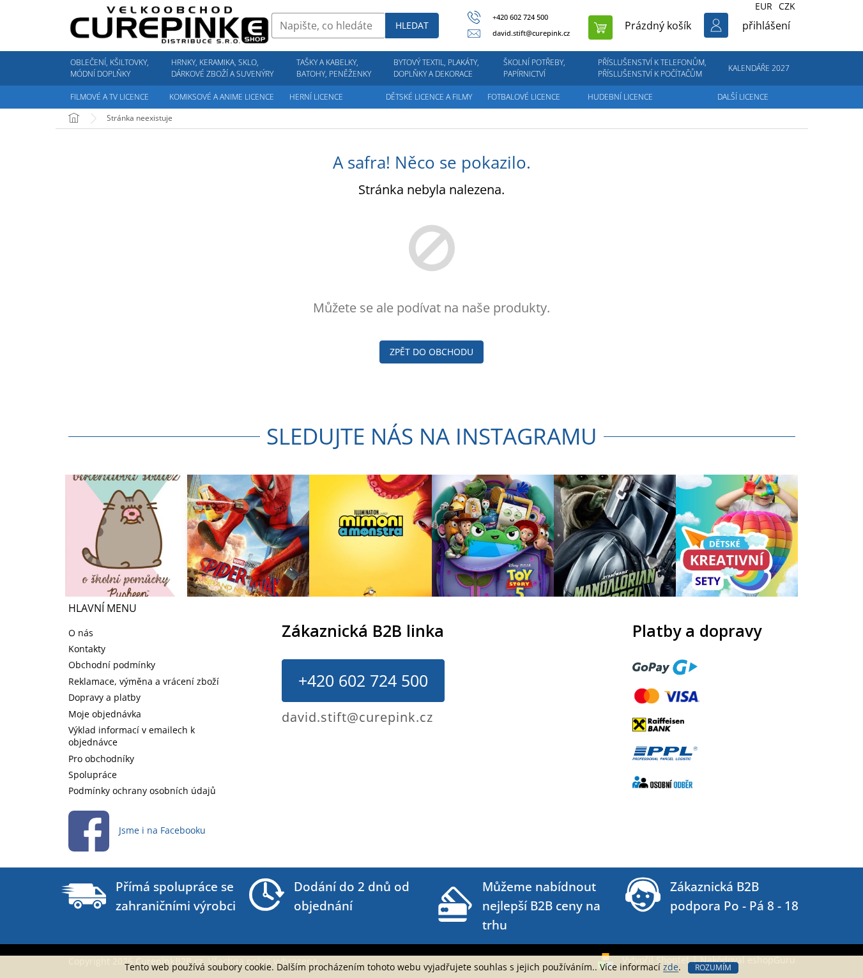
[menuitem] (110, 68)
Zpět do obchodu (431, 352)
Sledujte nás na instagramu (431, 436)
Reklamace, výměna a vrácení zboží (143, 681)
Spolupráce (92, 774)
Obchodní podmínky (111, 665)
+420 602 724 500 (363, 680)
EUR (763, 6)
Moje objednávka (104, 714)
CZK (787, 6)
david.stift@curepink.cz (357, 717)
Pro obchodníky (101, 759)
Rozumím (713, 967)
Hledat (412, 25)
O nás (80, 633)
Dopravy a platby (104, 697)
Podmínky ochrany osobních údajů (142, 790)
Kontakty (86, 649)
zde (670, 967)
